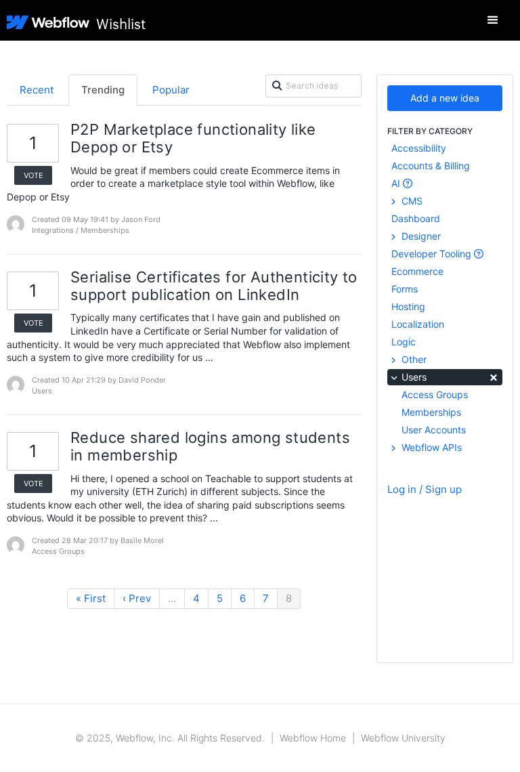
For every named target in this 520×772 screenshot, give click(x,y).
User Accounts (434, 429)
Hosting (408, 306)
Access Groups (435, 394)
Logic (403, 341)
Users (448, 376)
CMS (410, 201)
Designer (420, 236)
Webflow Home (313, 738)
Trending (103, 89)
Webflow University (403, 738)
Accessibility (418, 148)
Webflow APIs (430, 447)
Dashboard (415, 218)
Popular (171, 89)
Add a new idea (444, 98)
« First (91, 598)
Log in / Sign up (424, 489)
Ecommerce (417, 271)
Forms (404, 289)
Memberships (431, 412)
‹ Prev (137, 598)
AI (397, 183)
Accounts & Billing (430, 165)
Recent (36, 89)
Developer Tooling (432, 253)
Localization (417, 324)
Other (413, 359)
